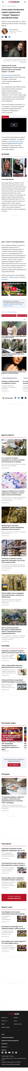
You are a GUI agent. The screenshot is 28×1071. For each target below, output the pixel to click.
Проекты (4, 1017)
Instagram (5, 306)
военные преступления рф (9, 315)
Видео (15, 1017)
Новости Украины (11, 6)
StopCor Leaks (7, 907)
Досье (3, 1024)
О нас (3, 1034)
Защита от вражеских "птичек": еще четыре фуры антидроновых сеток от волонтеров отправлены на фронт (12, 745)
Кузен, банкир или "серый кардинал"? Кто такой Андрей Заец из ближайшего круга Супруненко (14, 943)
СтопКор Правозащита (8, 1037)
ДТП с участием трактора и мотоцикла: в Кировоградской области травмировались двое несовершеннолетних (11, 630)
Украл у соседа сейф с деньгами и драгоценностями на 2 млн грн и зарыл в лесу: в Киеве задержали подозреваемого (12, 668)
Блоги (15, 1021)
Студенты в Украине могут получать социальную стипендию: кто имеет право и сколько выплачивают (13, 493)
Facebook (4, 279)
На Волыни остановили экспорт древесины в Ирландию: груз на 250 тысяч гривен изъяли (13, 560)
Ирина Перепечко (13, 29)
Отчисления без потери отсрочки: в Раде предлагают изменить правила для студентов (13, 865)
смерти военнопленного (16, 141)
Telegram (6, 304)
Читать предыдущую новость (9, 378)
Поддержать (15, 765)
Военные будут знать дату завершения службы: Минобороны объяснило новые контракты (13, 527)
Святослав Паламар (11, 312)
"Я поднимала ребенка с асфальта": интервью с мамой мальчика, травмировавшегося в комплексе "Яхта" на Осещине (13, 800)
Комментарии (9, 398)
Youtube (16, 304)
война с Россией (22, 315)
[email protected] (16, 1064)
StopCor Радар (5, 1027)
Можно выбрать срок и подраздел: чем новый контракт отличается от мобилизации (13, 595)
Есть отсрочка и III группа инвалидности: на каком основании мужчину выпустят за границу (13, 460)
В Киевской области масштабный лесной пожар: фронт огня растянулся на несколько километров (14, 682)
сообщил (9, 75)
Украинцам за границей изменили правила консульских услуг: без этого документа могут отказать (14, 653)
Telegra (16, 277)
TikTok (10, 306)
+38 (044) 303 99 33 (14, 898)
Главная (4, 6)
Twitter (20, 304)
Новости (4, 1021)
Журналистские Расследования (10, 1040)
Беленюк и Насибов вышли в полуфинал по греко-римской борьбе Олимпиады (10, 384)
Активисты (4, 1044)
